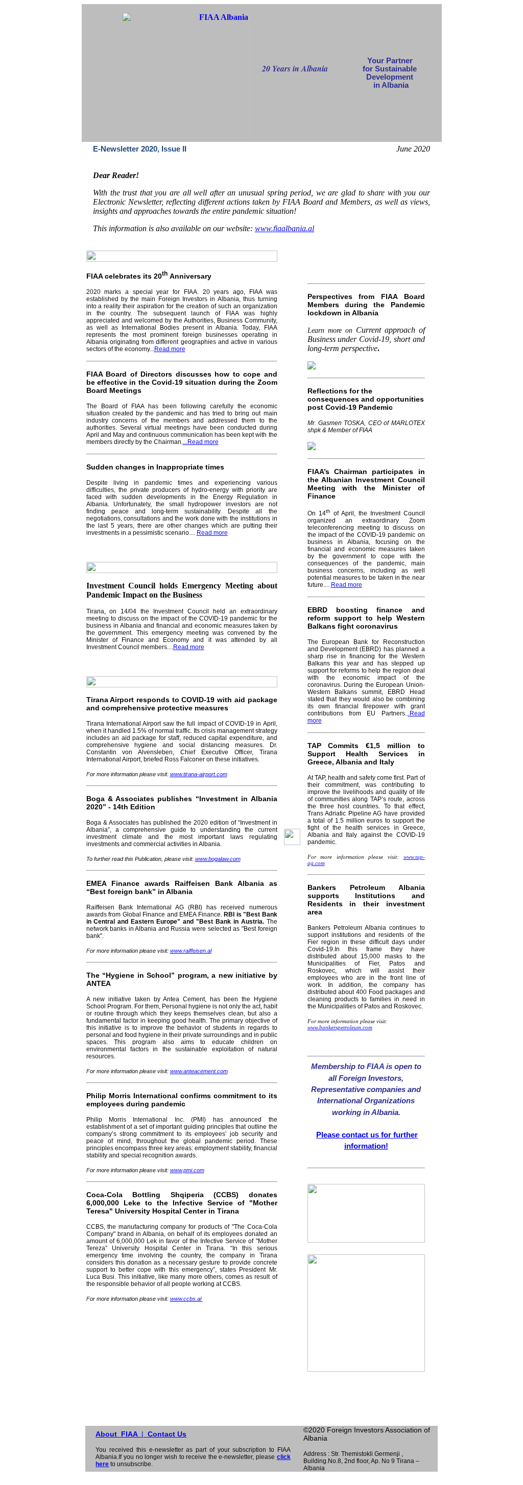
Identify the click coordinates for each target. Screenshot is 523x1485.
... (185, 441)
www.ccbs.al (186, 1299)
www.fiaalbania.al (284, 228)
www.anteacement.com (199, 1071)
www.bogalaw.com (218, 859)
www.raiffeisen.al (190, 951)
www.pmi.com (187, 1170)
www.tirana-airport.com (198, 774)
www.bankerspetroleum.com (339, 1027)
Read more (169, 349)
